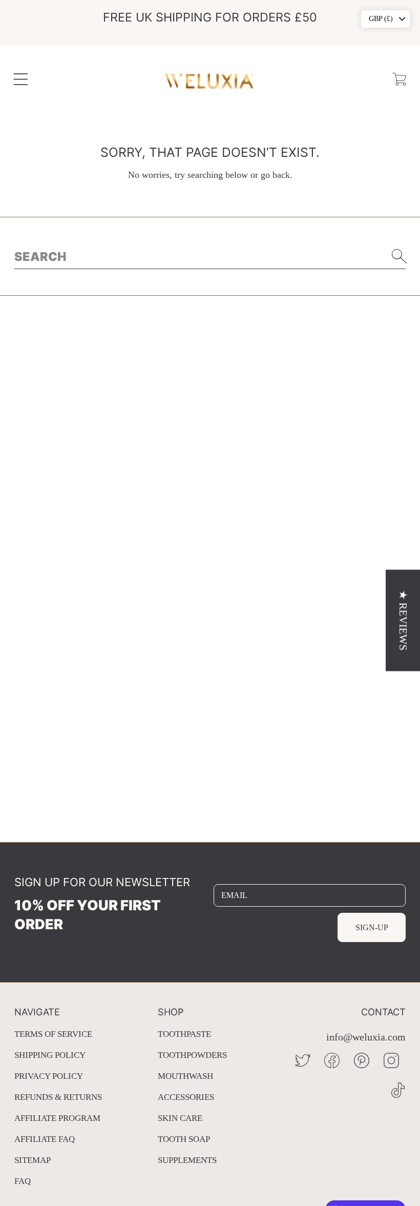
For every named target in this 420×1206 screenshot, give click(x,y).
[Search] (399, 256)
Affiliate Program (57, 1118)
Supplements (187, 1160)
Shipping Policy (50, 1055)
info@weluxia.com (366, 1037)
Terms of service (53, 1034)
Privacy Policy (48, 1076)
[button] (21, 79)
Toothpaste (184, 1034)
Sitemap (32, 1160)
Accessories (186, 1097)
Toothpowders (192, 1055)
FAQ (22, 1181)
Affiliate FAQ (44, 1139)
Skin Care (180, 1118)
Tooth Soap (184, 1139)
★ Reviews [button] (403, 620)
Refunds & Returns (58, 1097)
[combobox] (210, 256)
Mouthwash (185, 1076)
